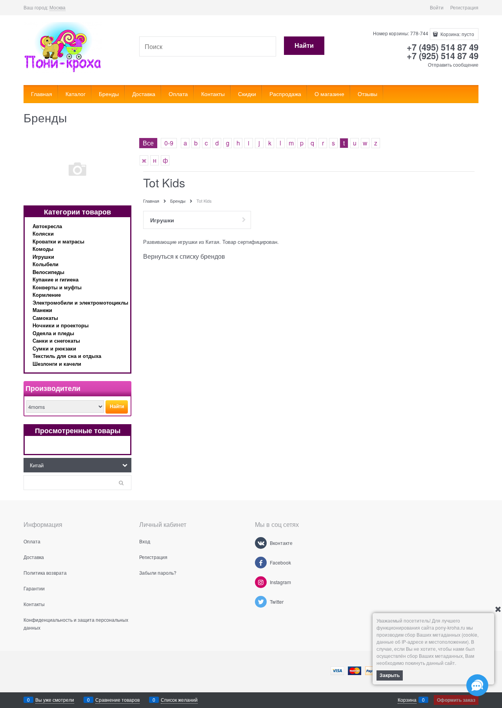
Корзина (407, 699)
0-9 (168, 142)
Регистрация (464, 7)
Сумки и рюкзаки (54, 348)
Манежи (42, 310)
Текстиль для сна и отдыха (67, 355)
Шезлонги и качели (57, 363)
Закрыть (390, 675)
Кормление (47, 294)
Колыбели (45, 264)
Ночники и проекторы (61, 325)
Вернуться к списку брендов (184, 256)
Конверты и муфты (57, 287)
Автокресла (47, 226)
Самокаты (45, 317)
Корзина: (456, 34)
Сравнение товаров (117, 699)
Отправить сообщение (453, 64)
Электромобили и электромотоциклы (80, 302)
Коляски (43, 233)
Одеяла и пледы (53, 333)
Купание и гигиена (55, 279)
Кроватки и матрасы (58, 241)
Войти (437, 7)
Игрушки (43, 256)
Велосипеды (48, 272)
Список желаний (179, 699)
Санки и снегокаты (56, 340)
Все (148, 142)
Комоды (43, 248)
